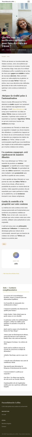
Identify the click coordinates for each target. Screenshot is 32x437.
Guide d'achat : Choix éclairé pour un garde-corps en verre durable (15, 315)
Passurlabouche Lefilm (11, 402)
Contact (4, 426)
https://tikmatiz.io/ (18, 109)
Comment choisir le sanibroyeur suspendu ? (13, 372)
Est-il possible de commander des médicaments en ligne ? (14, 304)
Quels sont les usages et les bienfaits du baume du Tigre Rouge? (15, 330)
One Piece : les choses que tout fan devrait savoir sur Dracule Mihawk (14, 378)
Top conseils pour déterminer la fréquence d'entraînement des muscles (15, 367)
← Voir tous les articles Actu (10, 273)
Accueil (4, 56)
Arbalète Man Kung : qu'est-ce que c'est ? (15, 356)
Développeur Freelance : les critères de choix (15, 343)
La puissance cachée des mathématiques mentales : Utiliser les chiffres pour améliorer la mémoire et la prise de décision (16, 322)
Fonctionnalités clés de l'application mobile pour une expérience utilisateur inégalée (15, 384)
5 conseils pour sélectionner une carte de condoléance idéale (16, 361)
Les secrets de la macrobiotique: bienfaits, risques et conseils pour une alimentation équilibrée (15, 297)
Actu (4, 33)
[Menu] (28, 1)
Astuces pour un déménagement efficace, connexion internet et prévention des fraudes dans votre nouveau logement (16, 336)
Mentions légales (6, 423)
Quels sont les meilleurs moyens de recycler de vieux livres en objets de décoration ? (14, 349)
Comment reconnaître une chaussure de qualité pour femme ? (16, 309)
